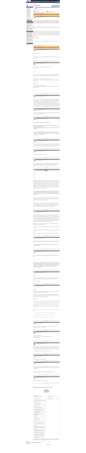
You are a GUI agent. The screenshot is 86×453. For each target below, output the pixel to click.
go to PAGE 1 (43, 45)
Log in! (36, 387)
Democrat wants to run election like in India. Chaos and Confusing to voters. (39, 409)
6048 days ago (28, 8)
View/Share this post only (46, 93)
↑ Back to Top (82, 451)
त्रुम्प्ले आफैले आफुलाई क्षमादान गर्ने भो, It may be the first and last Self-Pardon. (39, 412)
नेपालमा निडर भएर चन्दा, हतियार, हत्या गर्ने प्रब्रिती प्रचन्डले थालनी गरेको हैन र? (30, 24)
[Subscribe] (45, 16)
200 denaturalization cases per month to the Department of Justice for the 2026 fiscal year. (39, 430)
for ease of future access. (50, 11)
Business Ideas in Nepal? (37, 418)
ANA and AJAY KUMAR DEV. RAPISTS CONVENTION (39, 400)
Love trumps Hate (36, 425)
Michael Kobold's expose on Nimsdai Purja (39, 423)
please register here (50, 387)
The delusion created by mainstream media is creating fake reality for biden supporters (39, 434)
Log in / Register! (57, 2)
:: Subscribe (27, 44)
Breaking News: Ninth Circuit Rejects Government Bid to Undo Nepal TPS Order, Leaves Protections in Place (39, 428)
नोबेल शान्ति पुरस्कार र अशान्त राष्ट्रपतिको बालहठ (39, 432)
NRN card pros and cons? (37, 402)
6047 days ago (29, 17)
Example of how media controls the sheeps (39, 421)
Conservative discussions (37, 405)
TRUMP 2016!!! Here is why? (37, 398)
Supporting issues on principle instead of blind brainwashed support (39, 437)
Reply (43, 16)
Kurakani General (37, 5)
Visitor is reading (29, 39)
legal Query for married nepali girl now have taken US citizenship (39, 414)
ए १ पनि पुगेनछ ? (36, 416)
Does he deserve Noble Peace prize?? (38, 407)
